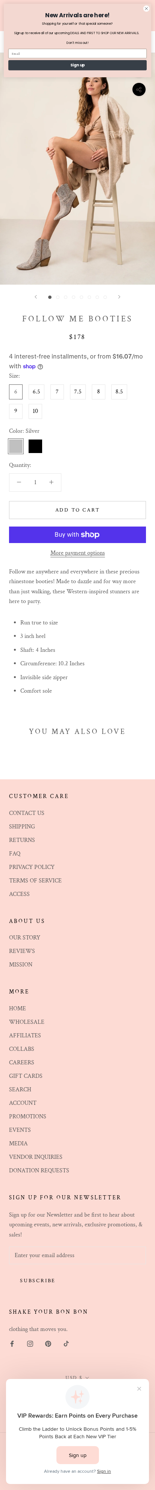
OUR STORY (24, 938)
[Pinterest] (48, 1343)
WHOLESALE (26, 1022)
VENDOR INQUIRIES (35, 1157)
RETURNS (22, 840)
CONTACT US (26, 813)
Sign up (77, 65)
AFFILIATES (25, 1036)
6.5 (36, 392)
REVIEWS (22, 951)
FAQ (14, 854)
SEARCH (20, 1090)
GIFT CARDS (26, 1076)
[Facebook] (12, 1343)
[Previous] (36, 297)
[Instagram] (30, 1343)
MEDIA (18, 1144)
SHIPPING (22, 827)
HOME (17, 1009)
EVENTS (20, 1130)
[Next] (119, 297)
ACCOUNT (22, 1103)
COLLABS (21, 1049)
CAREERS (21, 1063)
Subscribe (38, 1280)
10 (35, 411)
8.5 (119, 392)
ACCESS (19, 894)
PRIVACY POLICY (32, 867)
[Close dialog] (146, 8)
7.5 (78, 392)
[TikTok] (66, 1343)
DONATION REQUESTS (39, 1171)
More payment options (77, 553)
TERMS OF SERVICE (35, 881)
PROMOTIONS (27, 1117)
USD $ (74, 1378)
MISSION (20, 965)
